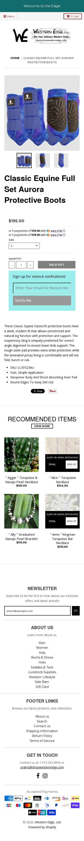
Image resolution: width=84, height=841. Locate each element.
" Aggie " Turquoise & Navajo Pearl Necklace (21, 480)
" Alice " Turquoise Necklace (62, 480)
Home (15, 58)
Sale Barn (42, 682)
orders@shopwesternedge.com (42, 767)
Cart (75, 16)
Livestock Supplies (42, 672)
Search (42, 721)
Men (42, 643)
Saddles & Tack (42, 667)
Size (11, 240)
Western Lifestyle (42, 677)
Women (42, 648)
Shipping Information (42, 731)
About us (42, 716)
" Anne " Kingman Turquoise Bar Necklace (62, 538)
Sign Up (71, 464)
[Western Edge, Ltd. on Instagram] (45, 776)
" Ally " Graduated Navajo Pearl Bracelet (21, 536)
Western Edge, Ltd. (48, 822)
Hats (42, 662)
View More (42, 426)
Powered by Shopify (42, 827)
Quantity (15, 258)
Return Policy (42, 736)
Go (76, 610)
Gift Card (42, 687)
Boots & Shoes (42, 657)
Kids (42, 653)
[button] (42, 231)
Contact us (42, 726)
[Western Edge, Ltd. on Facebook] (38, 776)
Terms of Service (42, 741)
